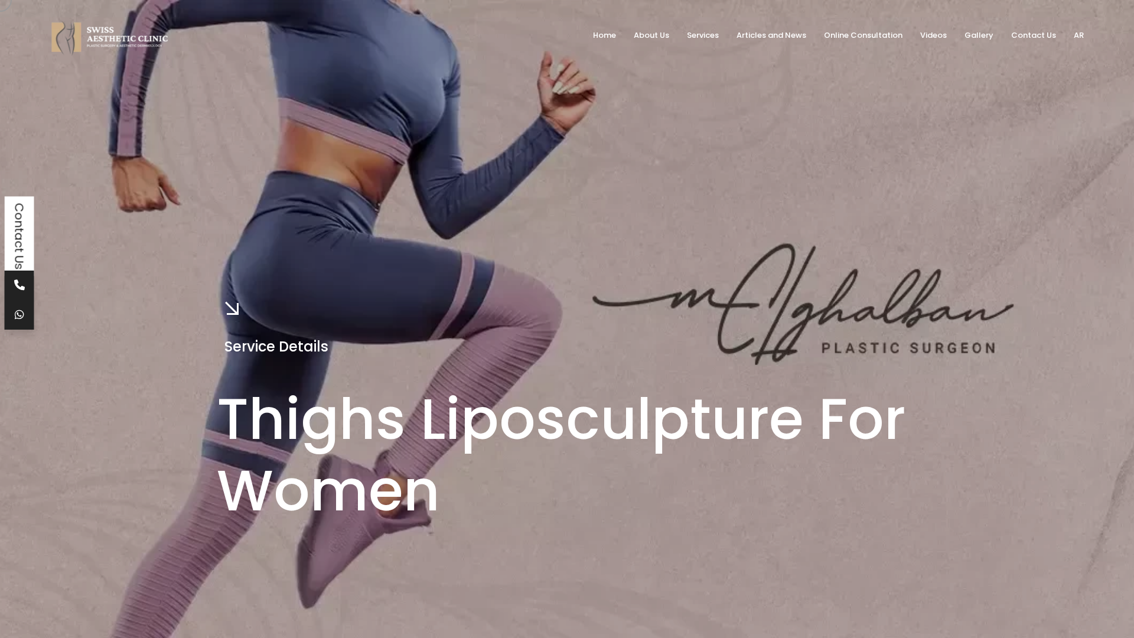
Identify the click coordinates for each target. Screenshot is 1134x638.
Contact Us (19, 236)
